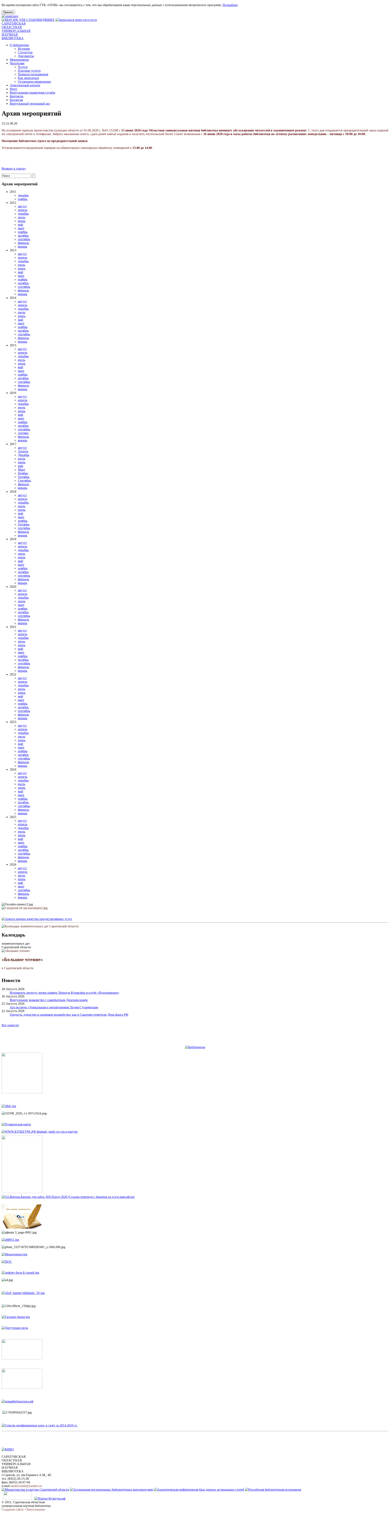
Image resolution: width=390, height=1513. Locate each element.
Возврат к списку (14, 168)
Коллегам (16, 100)
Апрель (23, 451)
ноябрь (22, 199)
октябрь (23, 235)
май (20, 224)
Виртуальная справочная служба (32, 92)
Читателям (17, 63)
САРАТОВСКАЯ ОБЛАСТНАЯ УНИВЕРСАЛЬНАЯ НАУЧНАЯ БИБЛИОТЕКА (16, 31)
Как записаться (28, 78)
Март (21, 469)
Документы (26, 56)
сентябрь (24, 239)
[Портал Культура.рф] (49, 1498)
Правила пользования (33, 74)
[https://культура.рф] (40, 1131)
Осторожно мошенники (34, 81)
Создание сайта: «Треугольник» (24, 1509)
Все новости (10, 1025)
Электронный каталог (25, 85)
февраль (23, 243)
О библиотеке (19, 45)
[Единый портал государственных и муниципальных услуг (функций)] (18, 1498)
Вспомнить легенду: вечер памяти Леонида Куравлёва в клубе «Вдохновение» (64, 992)
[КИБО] (8, 1449)
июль (21, 217)
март (21, 228)
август (22, 206)
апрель (22, 210)
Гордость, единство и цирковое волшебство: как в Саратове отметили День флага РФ (69, 1014)
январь (22, 246)
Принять (8, 12)
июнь (21, 221)
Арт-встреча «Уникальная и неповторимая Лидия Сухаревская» (54, 1007)
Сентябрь (24, 480)
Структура (25, 52)
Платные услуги (29, 70)
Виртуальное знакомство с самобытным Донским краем (49, 1000)
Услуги (23, 67)
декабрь (23, 195)
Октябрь (23, 477)
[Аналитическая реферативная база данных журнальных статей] (199, 1489)
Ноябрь (23, 473)
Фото (13, 89)
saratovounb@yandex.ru (26, 1486)
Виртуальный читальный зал (30, 103)
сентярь (23, 433)
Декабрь (23, 455)
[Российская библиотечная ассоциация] (273, 1489)
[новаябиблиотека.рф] (17, 1401)
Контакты (16, 96)
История (24, 48)
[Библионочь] (195, 1047)
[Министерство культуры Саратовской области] (35, 1489)
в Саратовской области (22, 963)
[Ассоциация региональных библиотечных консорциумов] (111, 1489)
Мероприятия (19, 59)
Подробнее (230, 5)
